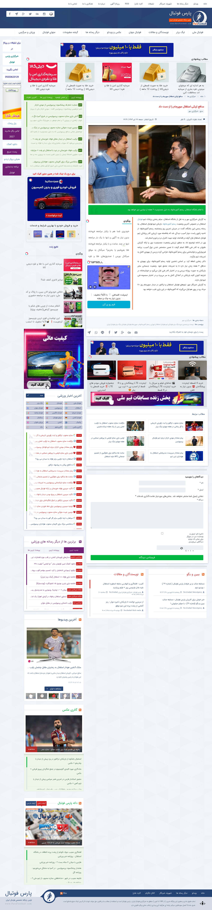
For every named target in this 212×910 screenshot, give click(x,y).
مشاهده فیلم (55, 688)
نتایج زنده (54, 247)
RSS (127, 3)
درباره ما (101, 3)
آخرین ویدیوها (67, 619)
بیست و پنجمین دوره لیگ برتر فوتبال (181, 324)
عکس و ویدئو (114, 32)
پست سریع (12, 151)
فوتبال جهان (135, 32)
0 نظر (183, 119)
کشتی (60, 422)
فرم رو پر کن (109, 304)
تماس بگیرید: (12, 69)
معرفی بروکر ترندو (12, 159)
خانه (205, 3)
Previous (29, 643)
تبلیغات (151, 3)
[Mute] (95, 287)
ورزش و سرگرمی (27, 32)
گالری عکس (77, 427)
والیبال (79, 422)
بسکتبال (40, 417)
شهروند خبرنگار (165, 3)
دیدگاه (200, 499)
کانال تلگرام (150, 893)
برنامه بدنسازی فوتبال (12, 169)
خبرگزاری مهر (186, 320)
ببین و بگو (193, 574)
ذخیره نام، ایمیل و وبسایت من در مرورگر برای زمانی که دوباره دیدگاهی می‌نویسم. (195, 537)
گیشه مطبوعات (70, 32)
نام (201, 482)
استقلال (78, 408)
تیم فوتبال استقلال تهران (159, 324)
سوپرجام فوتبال (132, 324)
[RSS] (204, 574)
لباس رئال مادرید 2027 (12, 133)
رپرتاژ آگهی (115, 3)
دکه (41, 427)
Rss (65, 893)
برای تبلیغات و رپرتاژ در (12, 45)
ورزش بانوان (38, 422)
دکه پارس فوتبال (67, 803)
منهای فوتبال (49, 32)
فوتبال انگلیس (57, 413)
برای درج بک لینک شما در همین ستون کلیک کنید (54, 174)
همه (41, 395)
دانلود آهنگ (12, 144)
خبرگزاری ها (191, 96)
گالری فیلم (58, 427)
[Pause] (90, 287)
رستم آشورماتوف (169, 224)
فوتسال (59, 403)
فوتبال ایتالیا (38, 413)
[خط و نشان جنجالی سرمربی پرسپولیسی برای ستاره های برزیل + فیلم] (54, 645)
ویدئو (196, 3)
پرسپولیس (58, 408)
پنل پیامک (12, 123)
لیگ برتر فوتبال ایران (114, 324)
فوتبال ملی (197, 32)
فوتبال (140, 219)
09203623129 (12, 77)
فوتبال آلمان (77, 417)
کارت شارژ (139, 3)
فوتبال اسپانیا (76, 413)
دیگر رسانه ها (182, 3)
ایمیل (200, 489)
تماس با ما (72, 3)
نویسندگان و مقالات (159, 32)
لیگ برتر (180, 32)
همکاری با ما (87, 3)
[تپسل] (62, 44)
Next (77, 643)
